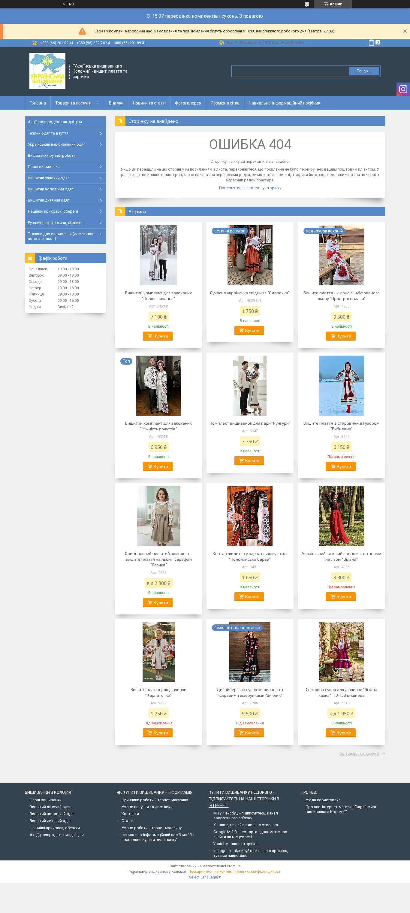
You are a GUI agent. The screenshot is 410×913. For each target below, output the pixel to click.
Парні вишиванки (44, 166)
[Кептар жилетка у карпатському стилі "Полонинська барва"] (250, 516)
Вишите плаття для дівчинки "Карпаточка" (158, 692)
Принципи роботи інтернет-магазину (155, 800)
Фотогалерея (188, 103)
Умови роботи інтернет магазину (152, 828)
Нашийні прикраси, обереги (53, 211)
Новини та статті (149, 103)
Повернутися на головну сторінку (250, 188)
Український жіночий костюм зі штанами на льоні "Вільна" (341, 556)
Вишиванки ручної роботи (52, 155)
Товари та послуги (73, 103)
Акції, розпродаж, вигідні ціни (55, 122)
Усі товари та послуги (359, 753)
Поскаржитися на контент (210, 871)
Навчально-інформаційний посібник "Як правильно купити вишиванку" (158, 837)
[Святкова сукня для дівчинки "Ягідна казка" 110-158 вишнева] (341, 652)
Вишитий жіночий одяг (48, 178)
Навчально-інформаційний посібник (284, 103)
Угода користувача (323, 800)
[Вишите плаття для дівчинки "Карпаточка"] (158, 652)
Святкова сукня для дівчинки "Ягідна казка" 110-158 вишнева (341, 692)
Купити (161, 335)
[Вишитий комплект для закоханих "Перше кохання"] (158, 255)
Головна (38, 103)
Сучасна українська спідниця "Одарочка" (250, 292)
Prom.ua (234, 866)
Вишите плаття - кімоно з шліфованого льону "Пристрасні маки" (341, 295)
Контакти (130, 813)
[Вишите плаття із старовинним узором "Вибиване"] (341, 386)
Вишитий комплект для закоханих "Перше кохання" (158, 295)
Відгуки (116, 103)
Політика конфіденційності (258, 871)
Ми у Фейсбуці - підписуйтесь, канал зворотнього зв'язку (245, 815)
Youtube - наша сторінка (235, 844)
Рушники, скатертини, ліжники (55, 222)
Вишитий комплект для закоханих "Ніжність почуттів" (158, 425)
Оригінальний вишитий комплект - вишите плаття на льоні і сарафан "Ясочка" (158, 559)
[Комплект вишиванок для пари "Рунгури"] (250, 386)
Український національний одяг (56, 144)
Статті (127, 820)
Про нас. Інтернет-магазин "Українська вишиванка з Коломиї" (341, 809)
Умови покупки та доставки (147, 807)
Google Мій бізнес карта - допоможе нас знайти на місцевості (250, 834)
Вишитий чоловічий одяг (50, 189)
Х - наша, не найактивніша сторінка (245, 825)
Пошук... (364, 71)
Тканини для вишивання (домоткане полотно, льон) (61, 236)
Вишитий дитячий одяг (48, 200)
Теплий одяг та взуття (48, 133)
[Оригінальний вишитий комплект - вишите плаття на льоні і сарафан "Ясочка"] (158, 516)
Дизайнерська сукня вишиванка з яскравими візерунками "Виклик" (250, 692)
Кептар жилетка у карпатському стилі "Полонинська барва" (250, 556)
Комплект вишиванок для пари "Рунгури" (250, 423)
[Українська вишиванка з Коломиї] (47, 71)
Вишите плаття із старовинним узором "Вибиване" (341, 425)
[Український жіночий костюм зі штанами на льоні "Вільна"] (341, 516)
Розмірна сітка (225, 103)
